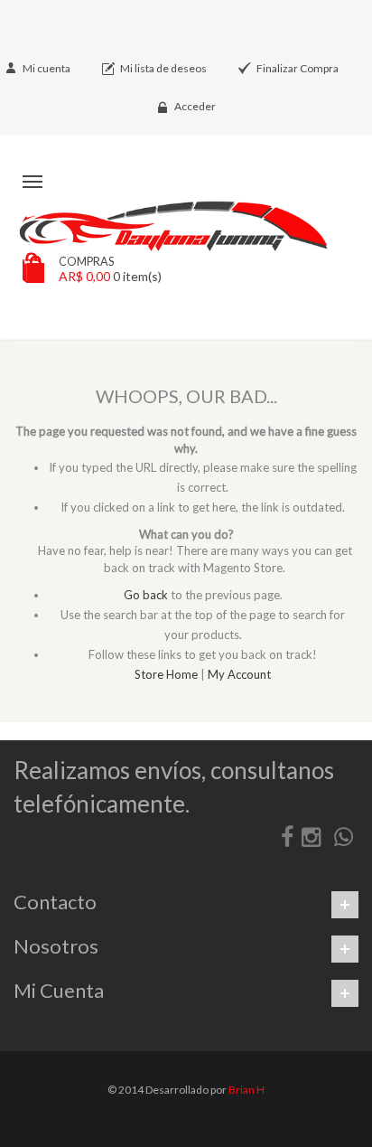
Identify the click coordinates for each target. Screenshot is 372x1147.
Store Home (166, 674)
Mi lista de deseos (163, 68)
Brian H (246, 1089)
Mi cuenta (46, 68)
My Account (239, 674)
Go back (146, 595)
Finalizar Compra (297, 68)
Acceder (195, 106)
